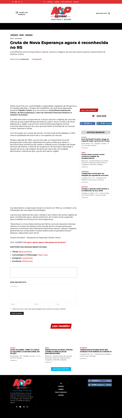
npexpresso (27, 258)
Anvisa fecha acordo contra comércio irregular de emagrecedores (92, 156)
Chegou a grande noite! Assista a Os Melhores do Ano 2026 (95, 190)
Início (12, 38)
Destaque (14, 35)
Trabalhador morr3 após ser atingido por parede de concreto (94, 174)
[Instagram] (19, 2)
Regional (29, 35)
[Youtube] (16, 2)
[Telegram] (105, 59)
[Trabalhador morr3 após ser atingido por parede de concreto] (96, 338)
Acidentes (85, 171)
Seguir (108, 384)
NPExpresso (27, 261)
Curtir (108, 380)
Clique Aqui (43, 255)
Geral (21, 35)
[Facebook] (13, 2)
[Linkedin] (101, 59)
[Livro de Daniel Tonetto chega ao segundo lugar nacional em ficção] (26, 338)
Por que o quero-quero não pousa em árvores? (44, 242)
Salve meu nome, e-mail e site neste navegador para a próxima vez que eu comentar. (39, 309)
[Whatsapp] (22, 2)
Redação (38, 59)
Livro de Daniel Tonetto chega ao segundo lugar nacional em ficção (95, 140)
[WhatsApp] (97, 59)
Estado (84, 137)
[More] (110, 59)
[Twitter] (92, 59)
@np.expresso (25, 252)
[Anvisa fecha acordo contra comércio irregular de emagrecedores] (61, 338)
